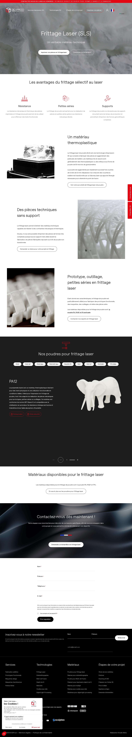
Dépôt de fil (40, 682)
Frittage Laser (41, 672)
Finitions (101, 675)
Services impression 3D (36, 10)
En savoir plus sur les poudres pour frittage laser (66, 491)
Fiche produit (18, 414)
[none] (112, 10)
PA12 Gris (40, 364)
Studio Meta (122, 733)
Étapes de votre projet (75, 10)
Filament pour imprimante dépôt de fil (80, 682)
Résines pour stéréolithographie (78, 675)
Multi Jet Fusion (42, 678)
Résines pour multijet (74, 685)
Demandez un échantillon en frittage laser (66, 544)
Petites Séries (9, 685)
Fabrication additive (11, 672)
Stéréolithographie (42, 675)
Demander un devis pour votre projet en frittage (37, 249)
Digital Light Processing (44, 692)
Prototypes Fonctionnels (13, 675)
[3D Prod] (15, 10)
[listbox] (112, 10)
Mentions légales (25, 733)
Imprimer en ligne (104, 689)
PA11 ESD (101, 364)
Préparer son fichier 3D (106, 682)
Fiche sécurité (35, 414)
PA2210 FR (67, 364)
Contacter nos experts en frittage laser (84, 319)
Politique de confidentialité (42, 733)
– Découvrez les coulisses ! (66, 1)
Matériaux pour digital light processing (80, 692)
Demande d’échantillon (106, 692)
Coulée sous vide (42, 689)
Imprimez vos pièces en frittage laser (54, 52)
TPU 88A (113, 364)
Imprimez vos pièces (94, 10)
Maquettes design (11, 678)
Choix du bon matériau (106, 672)
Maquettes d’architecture (13, 682)
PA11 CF (89, 364)
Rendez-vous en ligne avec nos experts (49, 707)
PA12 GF (28, 364)
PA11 (79, 364)
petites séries (26, 399)
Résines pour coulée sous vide (77, 689)
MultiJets (39, 685)
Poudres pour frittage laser (76, 672)
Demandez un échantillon (82, 52)
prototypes (17, 399)
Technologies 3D (55, 10)
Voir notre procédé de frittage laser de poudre (87, 185)
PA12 (17, 364)
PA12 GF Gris (53, 364)
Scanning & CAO (104, 678)
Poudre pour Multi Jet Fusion (77, 678)
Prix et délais (103, 685)
